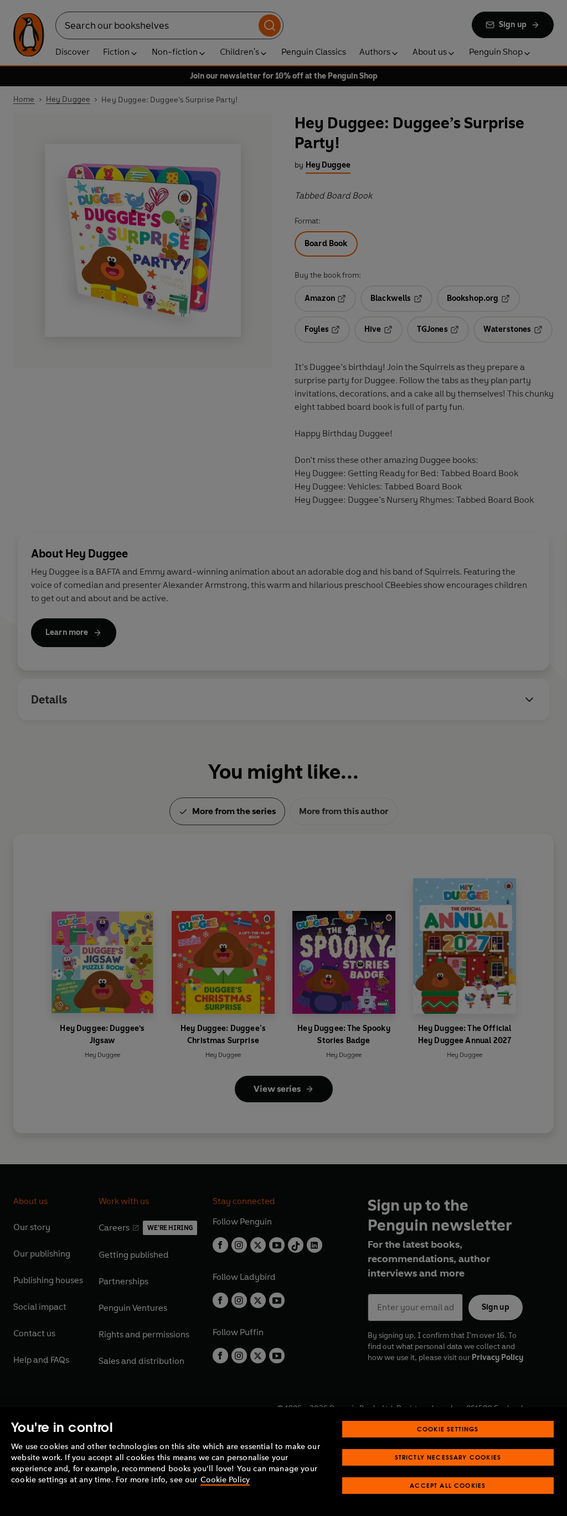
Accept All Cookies (448, 1485)
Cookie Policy (225, 1479)
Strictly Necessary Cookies (448, 1457)
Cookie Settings (448, 1429)
